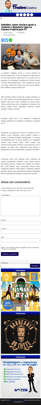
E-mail (4, 228)
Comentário (6, 195)
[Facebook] (17, 14)
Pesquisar (4, 263)
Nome (3, 220)
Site (2, 237)
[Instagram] (21, 14)
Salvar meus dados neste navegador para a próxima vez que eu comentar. (20, 248)
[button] (4, 14)
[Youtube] (28, 14)
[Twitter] (24, 14)
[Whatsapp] (31, 14)
